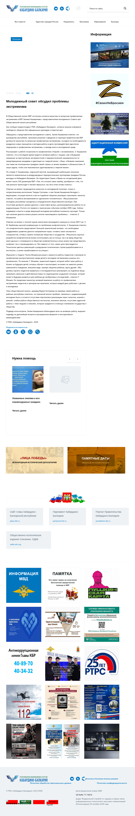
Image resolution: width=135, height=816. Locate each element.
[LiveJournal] (37, 334)
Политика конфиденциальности (112, 783)
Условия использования (106, 779)
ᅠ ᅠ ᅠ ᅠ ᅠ (123, 779)
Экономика (84, 22)
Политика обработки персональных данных (50, 783)
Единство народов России (47, 22)
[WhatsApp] (30, 334)
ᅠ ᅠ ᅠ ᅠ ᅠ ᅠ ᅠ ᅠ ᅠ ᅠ (17, 783)
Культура (115, 22)
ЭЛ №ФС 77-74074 (84, 795)
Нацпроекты (69, 22)
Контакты (90, 779)
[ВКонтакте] (8, 334)
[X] (23, 334)
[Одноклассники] (16, 334)
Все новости (20, 22)
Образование (100, 22)
